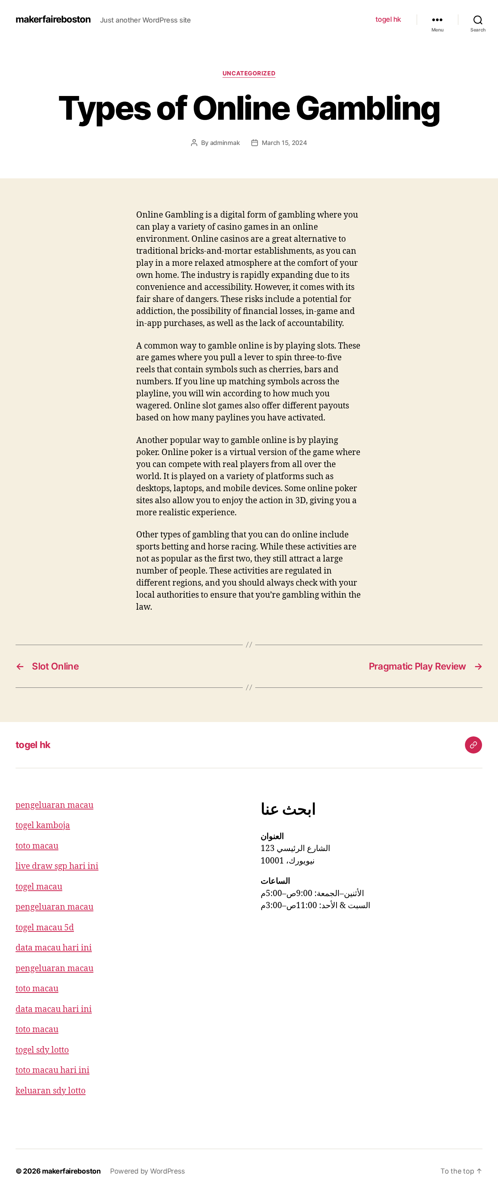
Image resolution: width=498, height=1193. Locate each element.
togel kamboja (43, 825)
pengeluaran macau (54, 805)
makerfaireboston (53, 19)
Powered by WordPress (147, 1171)
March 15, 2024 (284, 143)
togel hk (388, 19)
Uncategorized (249, 73)
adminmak (225, 143)
